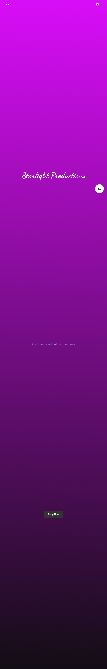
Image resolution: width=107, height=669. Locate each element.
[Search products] (99, 188)
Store (6, 4)
